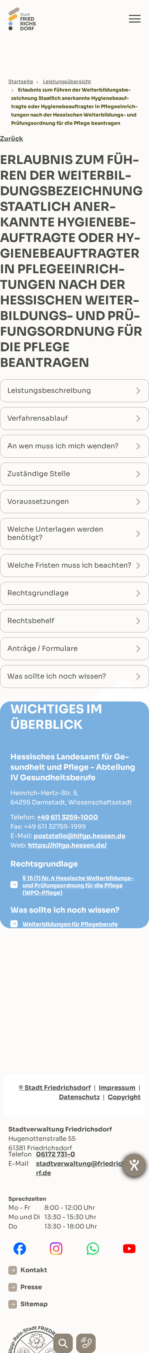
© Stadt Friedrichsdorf (55, 1088)
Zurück (11, 139)
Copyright (124, 1097)
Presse (31, 1287)
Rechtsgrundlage (38, 593)
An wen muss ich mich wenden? (63, 446)
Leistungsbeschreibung (49, 390)
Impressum (117, 1088)
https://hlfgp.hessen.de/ (67, 845)
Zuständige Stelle (38, 473)
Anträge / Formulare (42, 648)
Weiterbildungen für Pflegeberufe (70, 924)
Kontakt (33, 1270)
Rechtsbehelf (30, 621)
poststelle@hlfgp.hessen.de (79, 836)
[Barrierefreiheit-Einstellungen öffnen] (134, 1165)
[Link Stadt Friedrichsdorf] (22, 18)
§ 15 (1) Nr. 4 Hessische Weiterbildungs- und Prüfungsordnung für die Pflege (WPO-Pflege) (78, 885)
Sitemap (34, 1304)
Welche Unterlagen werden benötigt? (55, 533)
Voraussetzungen (38, 501)
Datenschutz (79, 1097)
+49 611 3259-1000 (67, 817)
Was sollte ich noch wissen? (56, 676)
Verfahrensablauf (37, 418)
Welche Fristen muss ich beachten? (69, 565)
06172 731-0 (55, 1154)
